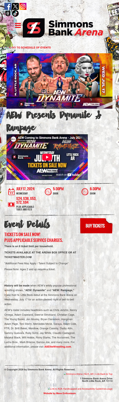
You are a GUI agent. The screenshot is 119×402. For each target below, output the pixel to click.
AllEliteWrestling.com (57, 346)
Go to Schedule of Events (31, 47)
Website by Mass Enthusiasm (59, 393)
